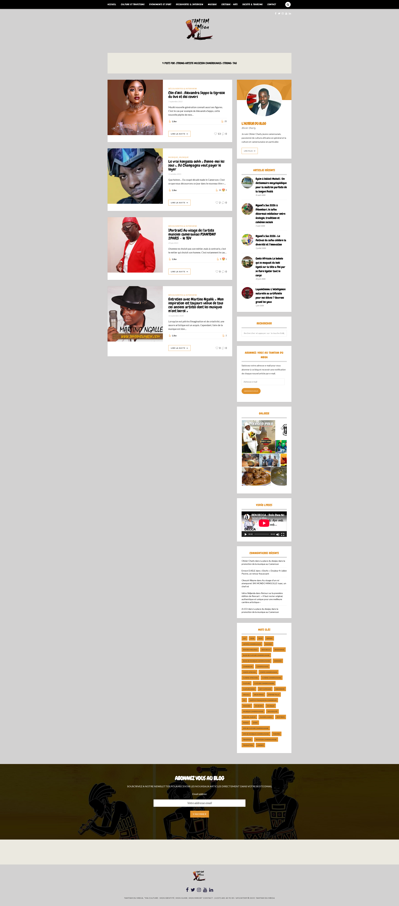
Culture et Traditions (133, 4)
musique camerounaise (253, 711)
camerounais (262, 666)
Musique (212, 4)
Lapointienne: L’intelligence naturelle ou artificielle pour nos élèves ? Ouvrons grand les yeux (271, 295)
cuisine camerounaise (271, 678)
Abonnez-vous (251, 391)
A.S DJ (245, 609)
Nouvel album (249, 717)
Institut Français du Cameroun (263, 700)
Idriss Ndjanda (248, 593)
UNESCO (260, 745)
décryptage (259, 695)
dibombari (279, 689)
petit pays (280, 717)
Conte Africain (249, 672)
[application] (264, 524)
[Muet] (277, 534)
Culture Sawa (249, 689)
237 (244, 638)
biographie (279, 650)
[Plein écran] (282, 534)
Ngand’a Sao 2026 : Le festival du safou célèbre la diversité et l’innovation (271, 240)
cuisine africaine (250, 678)
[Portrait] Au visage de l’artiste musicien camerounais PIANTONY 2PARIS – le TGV (192, 234)
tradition (247, 739)
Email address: (199, 793)
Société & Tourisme (252, 4)
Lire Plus (248, 151)
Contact (271, 4)
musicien (259, 706)
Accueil (112, 4)
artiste (269, 638)
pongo (246, 723)
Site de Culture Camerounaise (255, 728)
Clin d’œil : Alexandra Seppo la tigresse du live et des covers (196, 95)
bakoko (268, 644)
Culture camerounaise (264, 683)
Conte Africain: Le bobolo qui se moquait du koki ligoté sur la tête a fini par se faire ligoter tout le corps (270, 267)
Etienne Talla (273, 695)
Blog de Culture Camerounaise (256, 655)
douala (246, 695)
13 (219, 133)
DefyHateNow (265, 689)
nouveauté (272, 711)
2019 (260, 638)
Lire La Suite (178, 134)
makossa (247, 706)
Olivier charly (266, 717)
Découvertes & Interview (189, 4)
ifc (244, 700)
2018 (252, 638)
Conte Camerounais (268, 672)
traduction (248, 745)
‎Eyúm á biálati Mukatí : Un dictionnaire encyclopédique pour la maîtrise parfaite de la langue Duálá (271, 185)
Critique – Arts (229, 4)
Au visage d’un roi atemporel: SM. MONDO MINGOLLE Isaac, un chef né (264, 583)
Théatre (276, 734)
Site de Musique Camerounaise (256, 734)
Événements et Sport (160, 4)
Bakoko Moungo (250, 650)
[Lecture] (245, 534)
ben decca (266, 650)
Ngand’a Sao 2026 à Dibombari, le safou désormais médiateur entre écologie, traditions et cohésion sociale (270, 213)
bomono (277, 661)
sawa (255, 723)
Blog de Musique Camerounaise (256, 661)
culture (246, 683)
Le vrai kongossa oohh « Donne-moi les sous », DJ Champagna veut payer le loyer (196, 165)
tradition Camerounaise (266, 739)
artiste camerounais (252, 644)
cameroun (247, 666)
